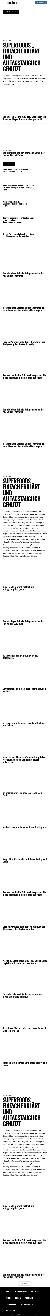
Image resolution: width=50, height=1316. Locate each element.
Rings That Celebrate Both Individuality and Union (25, 860)
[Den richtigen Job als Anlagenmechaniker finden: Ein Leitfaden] (25, 137)
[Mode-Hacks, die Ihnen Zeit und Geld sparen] (25, 813)
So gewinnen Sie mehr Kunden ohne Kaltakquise (20, 657)
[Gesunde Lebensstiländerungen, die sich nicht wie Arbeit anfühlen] (25, 980)
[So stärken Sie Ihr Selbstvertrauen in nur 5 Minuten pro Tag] (25, 1014)
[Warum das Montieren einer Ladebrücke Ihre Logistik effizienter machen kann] (25, 947)
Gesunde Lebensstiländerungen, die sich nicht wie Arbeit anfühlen (23, 995)
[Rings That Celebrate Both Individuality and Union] (25, 845)
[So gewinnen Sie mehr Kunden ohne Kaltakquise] (25, 641)
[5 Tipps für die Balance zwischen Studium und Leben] (25, 709)
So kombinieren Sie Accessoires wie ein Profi (22, 794)
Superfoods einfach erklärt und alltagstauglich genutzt (15, 170)
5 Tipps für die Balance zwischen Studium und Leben (24, 724)
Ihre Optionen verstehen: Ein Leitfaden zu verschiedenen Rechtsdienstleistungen (23, 309)
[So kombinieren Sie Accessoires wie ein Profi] (25, 779)
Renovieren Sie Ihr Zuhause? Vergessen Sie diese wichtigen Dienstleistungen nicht (24, 118)
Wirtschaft (7, 150)
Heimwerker (7, 114)
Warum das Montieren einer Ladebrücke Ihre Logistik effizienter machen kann (25, 962)
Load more (24, 1283)
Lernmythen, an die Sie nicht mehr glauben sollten (24, 690)
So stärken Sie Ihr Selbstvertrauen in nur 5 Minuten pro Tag (24, 1029)
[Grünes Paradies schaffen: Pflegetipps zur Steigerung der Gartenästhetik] (41, 238)
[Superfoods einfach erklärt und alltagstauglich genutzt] (25, 27)
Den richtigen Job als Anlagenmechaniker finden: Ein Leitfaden (24, 154)
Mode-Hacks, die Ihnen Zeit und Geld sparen (25, 827)
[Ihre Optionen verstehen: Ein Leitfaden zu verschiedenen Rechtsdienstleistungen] (41, 222)
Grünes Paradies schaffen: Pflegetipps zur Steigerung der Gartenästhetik (18, 235)
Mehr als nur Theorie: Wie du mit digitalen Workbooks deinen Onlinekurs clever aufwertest (24, 759)
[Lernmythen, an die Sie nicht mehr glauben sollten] (25, 675)
